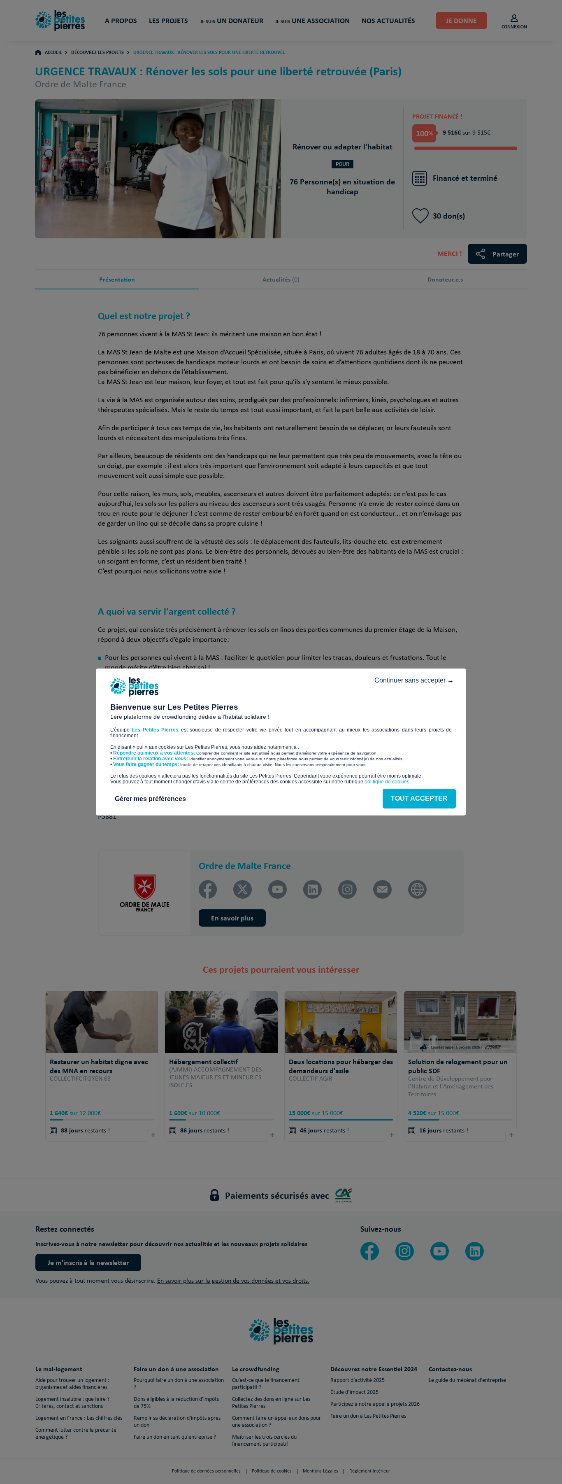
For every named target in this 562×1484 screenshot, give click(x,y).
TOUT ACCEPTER (419, 798)
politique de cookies (387, 782)
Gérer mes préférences (150, 798)
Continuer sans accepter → (414, 680)
